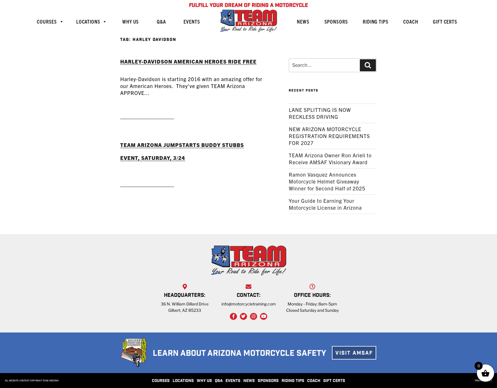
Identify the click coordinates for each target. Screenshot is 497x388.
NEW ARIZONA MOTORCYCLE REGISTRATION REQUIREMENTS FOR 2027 (329, 136)
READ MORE (147, 111)
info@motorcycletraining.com (248, 303)
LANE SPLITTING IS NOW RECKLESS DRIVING (320, 113)
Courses (47, 21)
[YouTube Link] (263, 316)
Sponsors (336, 21)
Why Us (130, 21)
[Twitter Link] (243, 316)
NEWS (249, 381)
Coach (410, 21)
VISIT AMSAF (354, 353)
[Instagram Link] (253, 316)
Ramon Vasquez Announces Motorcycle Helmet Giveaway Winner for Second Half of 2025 (327, 181)
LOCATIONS (183, 381)
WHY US (204, 381)
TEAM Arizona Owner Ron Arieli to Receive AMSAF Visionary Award (330, 158)
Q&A (161, 21)
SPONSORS (268, 381)
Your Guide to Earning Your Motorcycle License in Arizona (325, 204)
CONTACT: (249, 295)
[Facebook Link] (233, 316)
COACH (313, 381)
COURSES (161, 381)
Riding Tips (375, 21)
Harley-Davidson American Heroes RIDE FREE (188, 61)
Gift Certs (445, 21)
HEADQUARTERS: (184, 295)
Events (191, 21)
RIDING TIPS (293, 381)
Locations (88, 21)
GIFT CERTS (334, 381)
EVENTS (232, 381)
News (303, 21)
